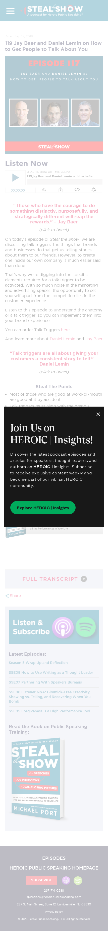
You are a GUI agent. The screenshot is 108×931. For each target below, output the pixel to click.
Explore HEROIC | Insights (43, 507)
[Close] (98, 413)
